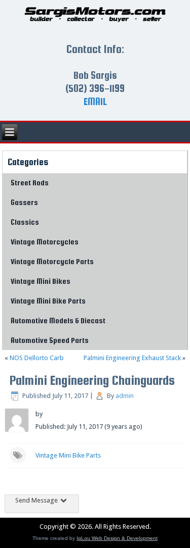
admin (125, 396)
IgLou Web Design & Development (117, 538)
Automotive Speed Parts (50, 340)
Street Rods (30, 182)
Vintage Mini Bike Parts (48, 300)
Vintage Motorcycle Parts (52, 261)
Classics (25, 222)
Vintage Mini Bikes (40, 281)
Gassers (24, 202)
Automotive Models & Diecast (58, 320)
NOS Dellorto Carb (37, 358)
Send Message (37, 500)
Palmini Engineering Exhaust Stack (132, 358)
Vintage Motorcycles (45, 241)
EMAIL (95, 101)
